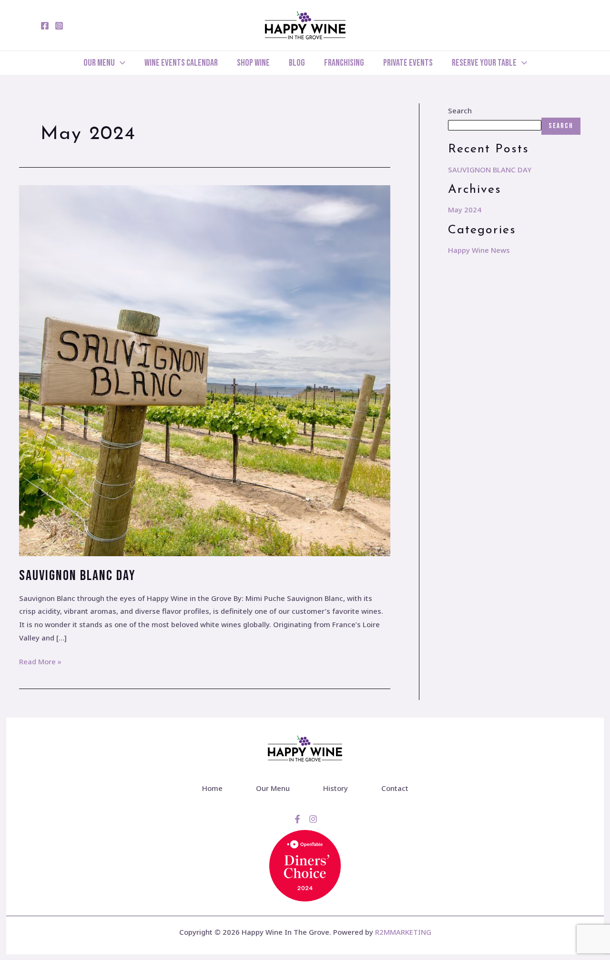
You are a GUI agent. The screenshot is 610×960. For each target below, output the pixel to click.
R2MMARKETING (403, 932)
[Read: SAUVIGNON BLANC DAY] (204, 370)
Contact (394, 788)
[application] (120, 63)
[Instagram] (59, 25)
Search (460, 110)
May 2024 (464, 209)
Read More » (40, 660)
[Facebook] (45, 25)
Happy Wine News (479, 250)
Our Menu (273, 788)
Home (212, 788)
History (335, 788)
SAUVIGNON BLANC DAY (77, 575)
